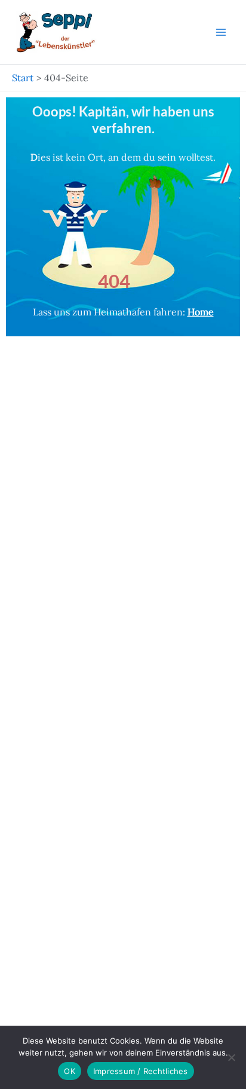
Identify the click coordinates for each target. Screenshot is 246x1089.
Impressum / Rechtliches (140, 1071)
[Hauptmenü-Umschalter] (221, 32)
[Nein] (231, 1057)
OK (69, 1071)
